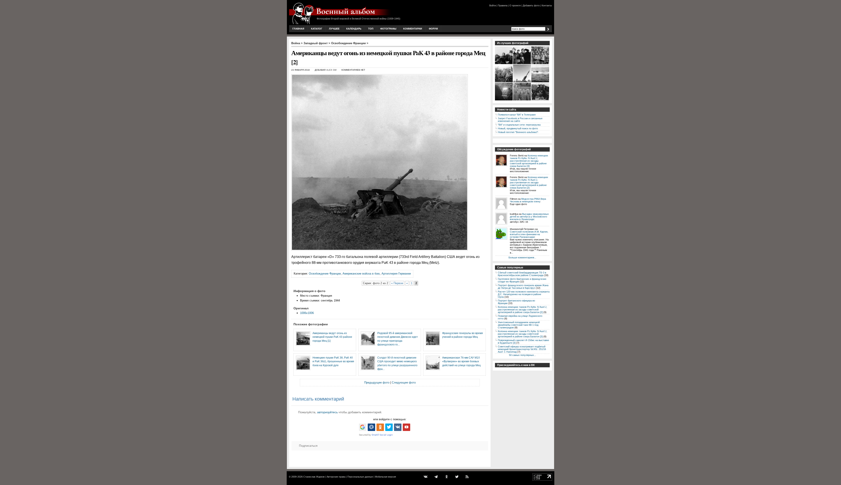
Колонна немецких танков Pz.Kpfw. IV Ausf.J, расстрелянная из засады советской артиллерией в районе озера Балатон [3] (529, 160)
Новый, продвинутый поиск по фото (518, 128)
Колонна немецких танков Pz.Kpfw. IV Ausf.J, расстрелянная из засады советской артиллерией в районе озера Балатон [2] (529, 182)
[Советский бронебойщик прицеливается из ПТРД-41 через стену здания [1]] (504, 100)
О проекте (515, 5)
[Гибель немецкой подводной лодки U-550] (540, 82)
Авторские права (336, 476)
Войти (492, 5)
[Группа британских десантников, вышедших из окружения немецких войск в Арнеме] (540, 63)
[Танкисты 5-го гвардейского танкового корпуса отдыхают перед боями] (504, 82)
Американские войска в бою (361, 273)
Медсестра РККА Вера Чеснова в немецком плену (528, 200)
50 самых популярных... (522, 355)
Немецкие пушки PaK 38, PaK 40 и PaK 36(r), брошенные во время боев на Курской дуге (333, 361)
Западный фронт (316, 43)
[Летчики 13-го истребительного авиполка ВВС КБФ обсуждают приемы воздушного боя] (504, 63)
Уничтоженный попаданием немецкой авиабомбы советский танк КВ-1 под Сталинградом (519, 325)
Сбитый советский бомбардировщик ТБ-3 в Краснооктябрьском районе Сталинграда (522, 274)
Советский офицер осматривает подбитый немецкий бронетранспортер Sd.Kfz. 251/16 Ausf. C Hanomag (522, 349)
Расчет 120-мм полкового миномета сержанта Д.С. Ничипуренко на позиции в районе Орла (523, 294)
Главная (298, 28)
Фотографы (388, 28)
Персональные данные (360, 476)
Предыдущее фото (376, 382)
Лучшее (334, 28)
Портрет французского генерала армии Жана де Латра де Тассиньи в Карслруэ (523, 286)
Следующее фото (404, 382)
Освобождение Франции (348, 43)
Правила (502, 5)
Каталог (316, 28)
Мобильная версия (385, 476)
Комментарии (412, 28)
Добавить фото (531, 5)
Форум (433, 28)
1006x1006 (307, 313)
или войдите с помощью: (389, 419)
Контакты (547, 5)
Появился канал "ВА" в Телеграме (517, 114)
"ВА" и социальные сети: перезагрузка (519, 124)
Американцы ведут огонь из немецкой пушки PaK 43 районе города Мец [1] (332, 337)
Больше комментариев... (522, 257)
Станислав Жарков (314, 476)
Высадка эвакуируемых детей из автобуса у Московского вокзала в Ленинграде (529, 217)
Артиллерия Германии (396, 273)
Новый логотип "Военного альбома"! (518, 132)
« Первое (397, 283)
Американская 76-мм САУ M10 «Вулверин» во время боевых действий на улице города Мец (461, 361)
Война (295, 43)
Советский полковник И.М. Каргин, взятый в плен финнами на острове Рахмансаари (529, 234)
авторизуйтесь (327, 412)
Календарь (353, 28)
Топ (370, 28)
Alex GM (331, 70)
